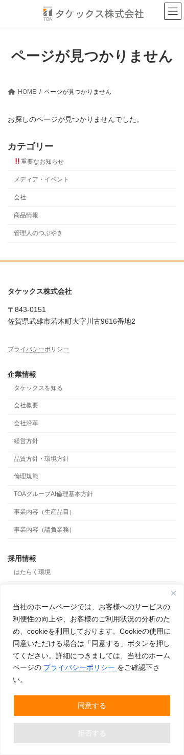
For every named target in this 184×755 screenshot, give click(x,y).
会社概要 (26, 405)
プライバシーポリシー (80, 667)
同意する (92, 705)
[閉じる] (173, 593)
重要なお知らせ (42, 161)
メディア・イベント (41, 179)
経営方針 (26, 441)
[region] (92, 669)
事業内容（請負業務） (44, 529)
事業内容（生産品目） (44, 511)
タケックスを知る (38, 387)
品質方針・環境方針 (41, 458)
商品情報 (26, 215)
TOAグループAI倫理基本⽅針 (53, 494)
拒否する (92, 733)
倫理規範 (26, 476)
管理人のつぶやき (38, 233)
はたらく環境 (32, 572)
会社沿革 (26, 423)
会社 (20, 197)
